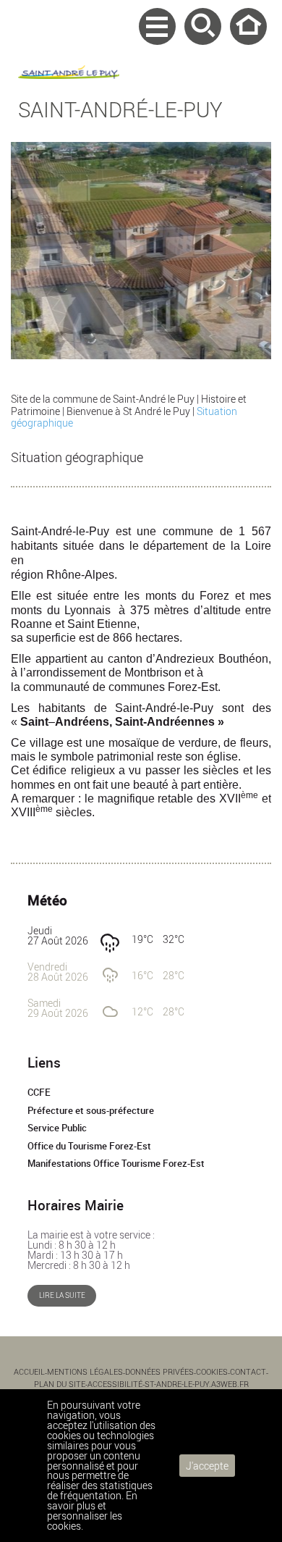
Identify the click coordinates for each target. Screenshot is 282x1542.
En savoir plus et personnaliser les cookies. (92, 1510)
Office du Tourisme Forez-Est (89, 1146)
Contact (248, 1371)
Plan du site (59, 1383)
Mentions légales (85, 1371)
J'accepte (207, 1465)
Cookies (212, 1371)
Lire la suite (62, 1295)
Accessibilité (114, 1383)
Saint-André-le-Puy (120, 109)
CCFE (39, 1092)
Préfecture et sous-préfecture (90, 1111)
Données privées (159, 1371)
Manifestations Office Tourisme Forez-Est (116, 1163)
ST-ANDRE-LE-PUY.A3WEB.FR (197, 1383)
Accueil (248, 26)
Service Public (57, 1128)
